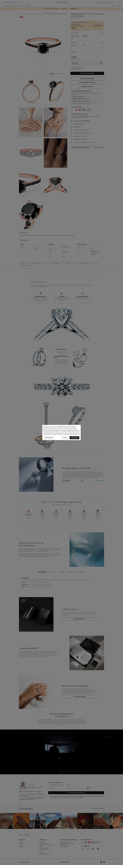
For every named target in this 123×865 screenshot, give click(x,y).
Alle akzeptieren (74, 437)
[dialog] (61, 432)
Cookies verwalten (48, 437)
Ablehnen (65, 437)
